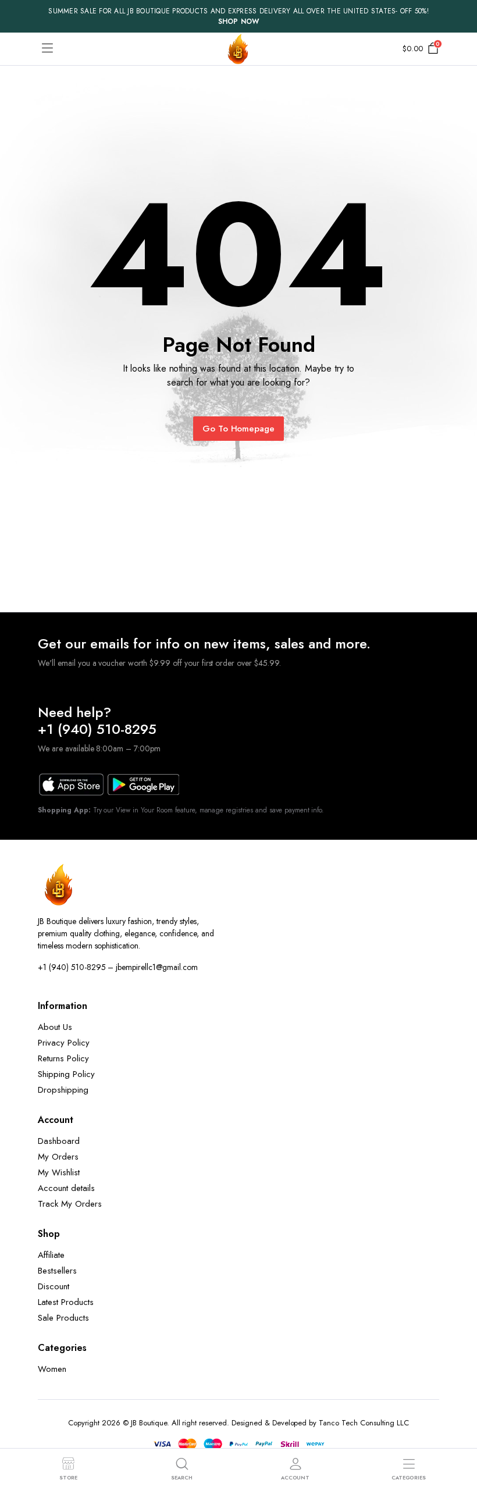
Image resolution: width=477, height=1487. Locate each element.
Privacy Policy (64, 1042)
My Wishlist (59, 1172)
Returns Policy (63, 1058)
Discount (53, 1286)
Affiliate (51, 1255)
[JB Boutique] (238, 49)
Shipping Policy (66, 1074)
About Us (55, 1027)
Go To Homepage (238, 428)
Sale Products (63, 1317)
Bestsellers (57, 1270)
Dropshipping (63, 1089)
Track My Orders (70, 1203)
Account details (66, 1188)
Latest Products (66, 1302)
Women (52, 1369)
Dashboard (59, 1141)
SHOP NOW (238, 21)
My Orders (58, 1156)
